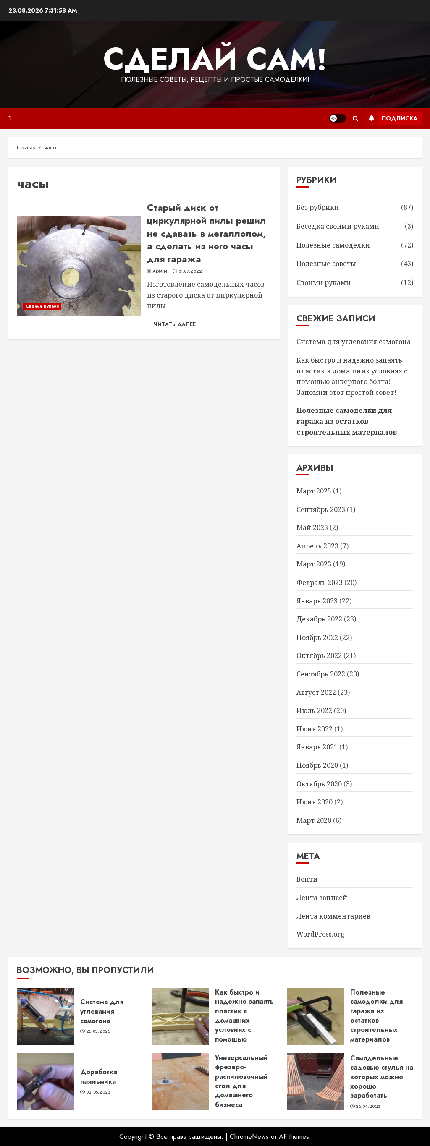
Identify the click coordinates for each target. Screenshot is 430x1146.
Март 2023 (313, 564)
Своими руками (42, 306)
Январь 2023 (317, 601)
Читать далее (175, 324)
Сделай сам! (215, 59)
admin (159, 271)
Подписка (399, 118)
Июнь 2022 (314, 729)
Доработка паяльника (98, 1076)
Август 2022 (316, 692)
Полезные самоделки (333, 245)
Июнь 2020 (314, 802)
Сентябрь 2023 (320, 509)
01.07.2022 (190, 271)
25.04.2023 (368, 1106)
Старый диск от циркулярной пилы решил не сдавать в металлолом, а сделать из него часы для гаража (206, 233)
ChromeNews (249, 1136)
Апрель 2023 (317, 546)
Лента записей (321, 897)
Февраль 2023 (319, 582)
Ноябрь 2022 (317, 637)
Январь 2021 (317, 747)
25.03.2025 (98, 1031)
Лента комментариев (333, 916)
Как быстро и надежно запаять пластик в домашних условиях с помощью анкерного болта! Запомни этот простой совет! (244, 1029)
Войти (306, 879)
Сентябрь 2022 (320, 674)
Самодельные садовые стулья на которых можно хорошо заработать (381, 1077)
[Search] (355, 118)
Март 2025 (313, 491)
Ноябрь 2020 (317, 765)
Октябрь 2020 (319, 783)
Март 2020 (313, 820)
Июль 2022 (314, 710)
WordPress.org (320, 934)
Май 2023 (312, 527)
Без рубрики (317, 207)
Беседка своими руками (337, 226)
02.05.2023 (98, 1092)
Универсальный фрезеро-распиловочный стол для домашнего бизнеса (241, 1081)
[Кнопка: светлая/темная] (337, 118)
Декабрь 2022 (319, 619)
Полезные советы (326, 263)
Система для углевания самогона (353, 341)
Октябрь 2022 (319, 655)
